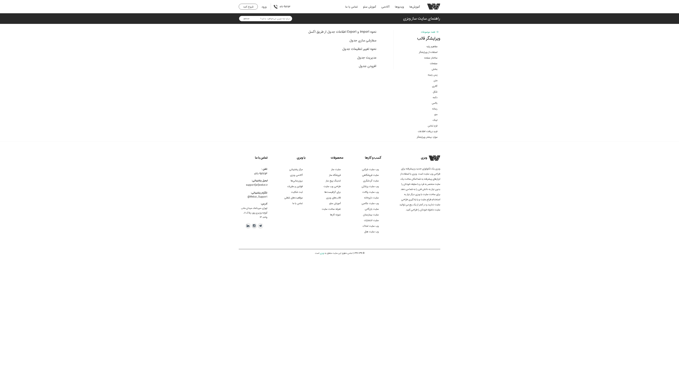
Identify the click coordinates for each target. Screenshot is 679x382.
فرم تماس (432, 126)
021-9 (257, 173)
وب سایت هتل (371, 232)
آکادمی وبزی (296, 175)
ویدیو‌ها (399, 7)
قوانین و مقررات (295, 186)
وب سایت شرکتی (370, 169)
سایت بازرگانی (372, 209)
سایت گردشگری (371, 181)
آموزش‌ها (414, 7)
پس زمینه (432, 75)
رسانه (434, 109)
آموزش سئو (369, 7)
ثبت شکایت (297, 192)
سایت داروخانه (371, 198)
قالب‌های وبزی (333, 198)
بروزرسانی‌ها (297, 181)
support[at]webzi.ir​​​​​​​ (257, 185)
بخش (434, 69)
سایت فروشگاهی (370, 175)
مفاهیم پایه (431, 46)
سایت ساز (336, 169)
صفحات (433, 63)
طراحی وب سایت (332, 186)
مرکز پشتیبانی (296, 169)
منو (435, 114)
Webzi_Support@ (257, 197)
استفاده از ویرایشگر (428, 52)
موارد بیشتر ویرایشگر (427, 137)
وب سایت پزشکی (370, 186)
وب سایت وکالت (370, 192)
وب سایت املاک (371, 226)
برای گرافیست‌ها (332, 192)
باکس (434, 103)
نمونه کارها (335, 215)
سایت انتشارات (371, 220)
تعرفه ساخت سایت (331, 209)
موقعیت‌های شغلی (293, 198)
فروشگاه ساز (335, 175)
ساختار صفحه (430, 58)
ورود (264, 7)
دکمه (435, 97)
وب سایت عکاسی (370, 203)
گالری (434, 86)
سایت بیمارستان (371, 215)
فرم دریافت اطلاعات (427, 131)
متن (435, 80)
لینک (435, 120)
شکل (435, 92)
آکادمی (385, 7)
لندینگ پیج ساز (333, 181)
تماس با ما (351, 7)
